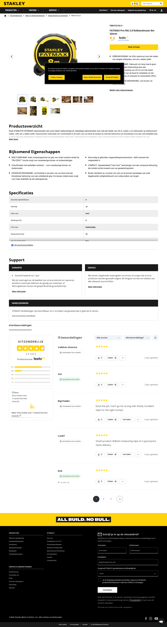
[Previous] (11, 56)
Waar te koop (134, 47)
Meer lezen (13, 139)
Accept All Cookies (112, 77)
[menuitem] (12, 10)
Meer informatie (19, 291)
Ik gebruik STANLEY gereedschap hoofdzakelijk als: (117, 568)
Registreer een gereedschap (137, 10)
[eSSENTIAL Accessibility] (135, 3)
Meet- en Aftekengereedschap (35, 16)
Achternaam (134, 545)
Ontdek (32, 10)
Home (5, 16)
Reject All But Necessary (92, 77)
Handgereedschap (16, 16)
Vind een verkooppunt (118, 10)
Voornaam (102, 545)
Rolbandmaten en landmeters (58, 16)
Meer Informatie (95, 287)
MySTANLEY (103, 10)
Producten (11, 10)
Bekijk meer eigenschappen (121, 90)
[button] (146, 618)
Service (53, 10)
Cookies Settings (56, 77)
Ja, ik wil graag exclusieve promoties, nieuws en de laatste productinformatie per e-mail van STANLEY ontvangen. (124, 581)
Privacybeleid (135, 600)
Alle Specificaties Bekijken (23, 245)
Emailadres (102, 557)
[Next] (99, 56)
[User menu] (161, 10)
